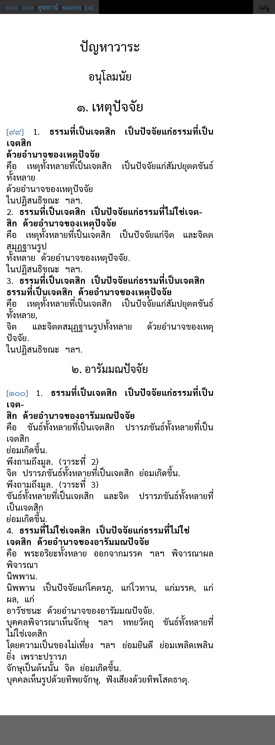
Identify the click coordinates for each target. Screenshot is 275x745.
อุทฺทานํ (48, 7)
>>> (28, 7)
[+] (89, 7)
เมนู (264, 7)
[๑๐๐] (17, 392)
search (71, 7)
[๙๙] (15, 131)
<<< (12, 7)
